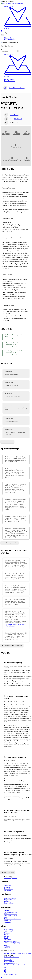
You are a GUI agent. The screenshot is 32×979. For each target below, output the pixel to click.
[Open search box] (1, 31)
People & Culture (9, 903)
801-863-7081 (18, 119)
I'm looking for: (5, 33)
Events (8, 947)
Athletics (6, 910)
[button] (16, 1)
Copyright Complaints (10, 963)
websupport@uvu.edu (10, 878)
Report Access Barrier (10, 941)
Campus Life (8, 887)
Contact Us (7, 922)
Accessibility (7, 939)
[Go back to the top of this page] (1, 977)
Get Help (6, 936)
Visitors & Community (10, 912)
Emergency (7, 933)
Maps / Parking (8, 929)
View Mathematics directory (17, 88)
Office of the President (10, 914)
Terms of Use (8, 960)
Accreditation (8, 890)
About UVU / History (10, 915)
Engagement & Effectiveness (12, 919)
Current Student (8, 889)
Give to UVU (8, 920)
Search (6, 938)
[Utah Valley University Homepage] (9, 3)
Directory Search (9, 38)
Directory (21, 3)
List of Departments (9, 39)
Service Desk (8, 931)
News (8, 946)
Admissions (7, 885)
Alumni (6, 917)
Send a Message (14, 115)
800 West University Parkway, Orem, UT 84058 (17, 953)
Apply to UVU (8, 6)
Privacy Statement (9, 961)
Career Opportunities (10, 898)
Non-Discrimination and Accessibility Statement (17, 965)
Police (6, 934)
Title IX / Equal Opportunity (12, 943)
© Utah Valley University (11, 957)
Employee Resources (10, 900)
